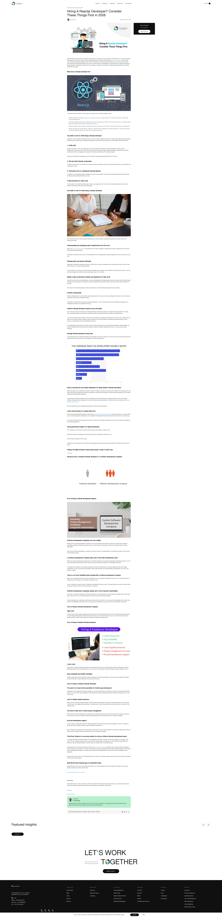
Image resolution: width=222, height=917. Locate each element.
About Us (68, 901)
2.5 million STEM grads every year (103, 414)
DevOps (139, 898)
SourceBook (164, 898)
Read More (69, 453)
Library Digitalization (118, 890)
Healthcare (92, 895)
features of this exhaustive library (92, 117)
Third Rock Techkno (100, 747)
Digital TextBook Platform (120, 895)
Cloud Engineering (188, 904)
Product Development (189, 893)
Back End (139, 893)
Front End (139, 890)
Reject (143, 914)
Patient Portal (117, 893)
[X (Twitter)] (128, 812)
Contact (68, 898)
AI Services (187, 890)
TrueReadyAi (164, 895)
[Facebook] (126, 812)
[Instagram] (124, 812)
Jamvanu (163, 890)
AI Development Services (143, 901)
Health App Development (120, 901)
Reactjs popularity (116, 60)
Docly (162, 893)
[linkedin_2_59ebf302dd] (42, 911)
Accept (134, 914)
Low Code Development (190, 898)
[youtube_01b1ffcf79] (53, 911)
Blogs (67, 893)
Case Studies (69, 890)
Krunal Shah (73, 19)
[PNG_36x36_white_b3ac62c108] (49, 911)
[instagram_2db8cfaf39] (46, 911)
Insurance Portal (117, 898)
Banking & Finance (94, 893)
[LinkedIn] (122, 812)
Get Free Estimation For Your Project (76, 772)
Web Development (188, 901)
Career (68, 895)
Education (92, 890)
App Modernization (188, 895)
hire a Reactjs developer (78, 248)
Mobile (138, 895)
